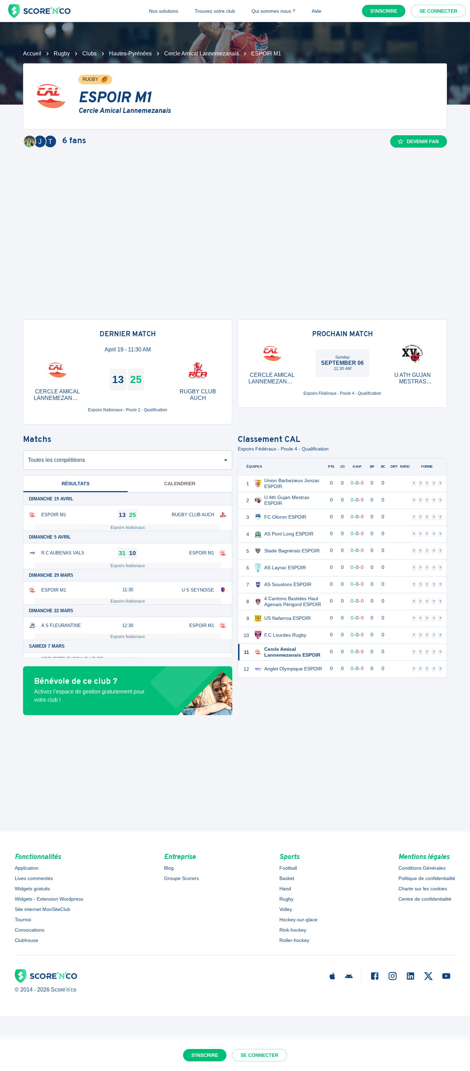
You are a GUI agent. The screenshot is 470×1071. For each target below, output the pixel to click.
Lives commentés (34, 878)
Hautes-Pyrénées (130, 53)
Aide (316, 11)
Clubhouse (26, 940)
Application (27, 868)
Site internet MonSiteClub (42, 909)
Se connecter (438, 11)
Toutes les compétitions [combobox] (56, 460)
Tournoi (23, 919)
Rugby (62, 53)
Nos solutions (163, 11)
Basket (286, 878)
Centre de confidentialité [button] (424, 899)
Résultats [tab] (75, 483)
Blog (169, 868)
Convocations (29, 930)
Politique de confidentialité (426, 878)
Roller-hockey (294, 940)
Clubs (89, 53)
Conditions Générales (422, 868)
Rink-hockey (292, 930)
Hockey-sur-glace (298, 919)
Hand (285, 888)
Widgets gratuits (32, 888)
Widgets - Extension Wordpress (49, 899)
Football (288, 868)
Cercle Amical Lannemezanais (201, 53)
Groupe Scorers (181, 878)
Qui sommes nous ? (273, 11)
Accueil (32, 53)
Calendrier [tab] (179, 483)
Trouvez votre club (215, 11)
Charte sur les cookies (422, 888)
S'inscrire (383, 11)
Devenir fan (423, 141)
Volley (285, 909)
